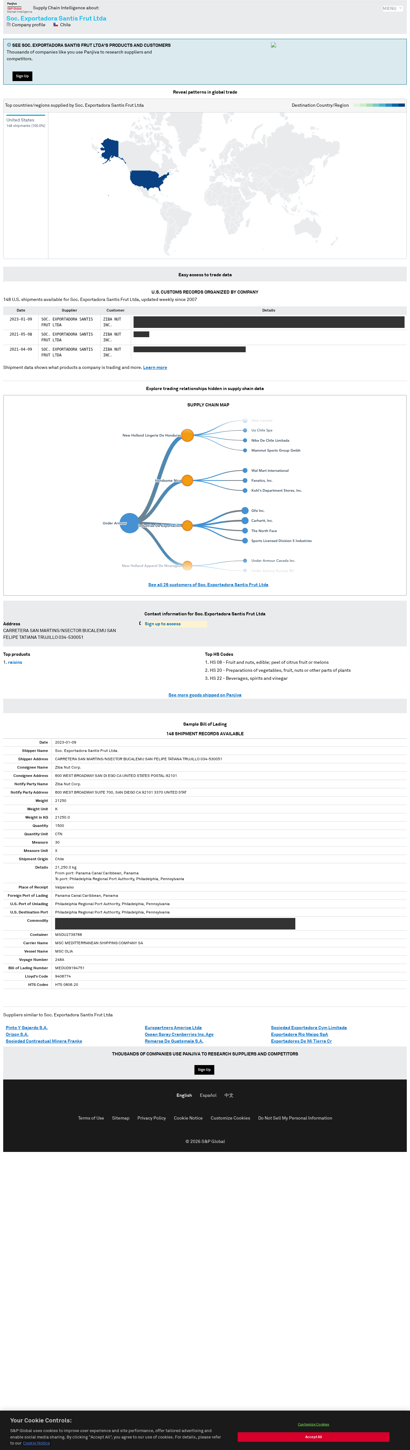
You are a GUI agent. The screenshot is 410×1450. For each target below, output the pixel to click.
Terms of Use (91, 1118)
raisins (15, 662)
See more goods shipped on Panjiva (205, 695)
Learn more (155, 367)
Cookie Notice (188, 1118)
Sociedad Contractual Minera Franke (44, 1041)
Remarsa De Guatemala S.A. (174, 1041)
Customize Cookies (230, 1118)
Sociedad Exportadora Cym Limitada (309, 1028)
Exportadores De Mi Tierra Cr (301, 1041)
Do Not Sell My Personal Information (295, 1118)
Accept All (313, 1437)
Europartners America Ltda (173, 1028)
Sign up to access (163, 624)
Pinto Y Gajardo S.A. (27, 1028)
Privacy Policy (151, 1118)
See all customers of (208, 585)
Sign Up (22, 76)
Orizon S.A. (17, 1034)
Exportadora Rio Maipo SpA (299, 1034)
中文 (229, 1095)
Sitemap (120, 1118)
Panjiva (19, 7)
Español (208, 1095)
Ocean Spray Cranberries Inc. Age (179, 1034)
